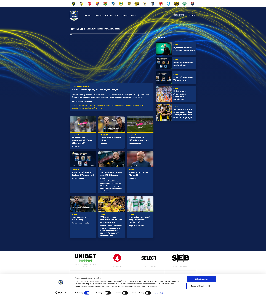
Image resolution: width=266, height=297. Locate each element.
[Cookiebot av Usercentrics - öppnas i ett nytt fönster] (61, 293)
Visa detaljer (159, 293)
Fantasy (125, 15)
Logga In (191, 15)
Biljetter (108, 15)
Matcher (87, 15)
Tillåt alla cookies (201, 279)
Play (117, 15)
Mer (132, 15)
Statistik (98, 15)
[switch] (108, 293)
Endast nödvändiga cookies (201, 286)
